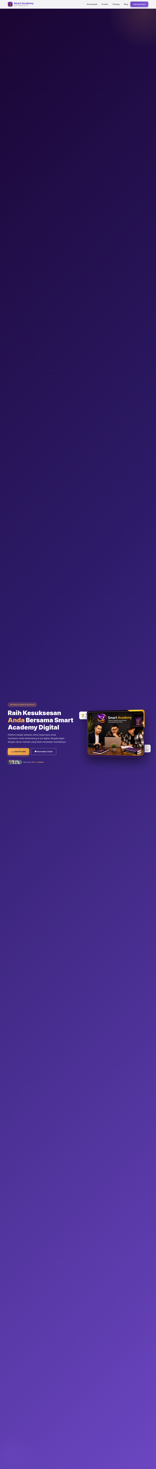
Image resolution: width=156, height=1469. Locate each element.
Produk (105, 4)
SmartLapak (92, 4)
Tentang (116, 4)
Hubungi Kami (139, 4)
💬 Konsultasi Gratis (43, 751)
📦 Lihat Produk (18, 751)
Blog (126, 4)
